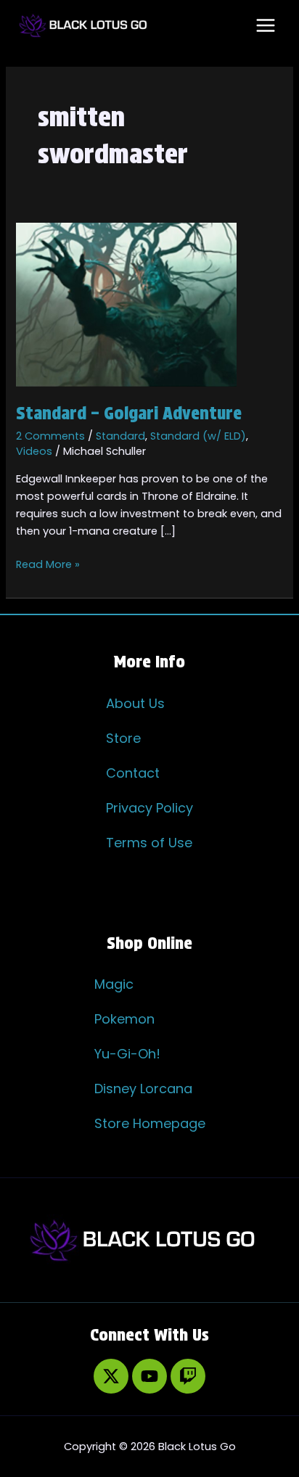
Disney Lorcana (143, 1088)
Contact (133, 773)
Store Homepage (149, 1123)
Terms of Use (149, 843)
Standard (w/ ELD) (198, 436)
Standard (120, 436)
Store (123, 738)
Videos (34, 451)
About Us (135, 703)
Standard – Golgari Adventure (129, 413)
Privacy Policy (149, 808)
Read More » (48, 564)
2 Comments (50, 436)
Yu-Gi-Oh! (127, 1054)
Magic (114, 984)
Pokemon (124, 1019)
